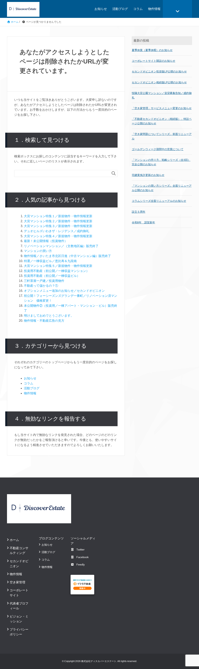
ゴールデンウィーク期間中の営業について (157, 149)
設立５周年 (138, 211)
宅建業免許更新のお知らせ (148, 175)
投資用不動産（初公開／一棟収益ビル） (52, 275)
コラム (138, 8)
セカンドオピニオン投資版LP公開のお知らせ (159, 71)
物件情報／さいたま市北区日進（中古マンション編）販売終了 (67, 256)
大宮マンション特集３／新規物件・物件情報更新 (58, 226)
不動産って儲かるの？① (41, 285)
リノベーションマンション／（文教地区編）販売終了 (61, 246)
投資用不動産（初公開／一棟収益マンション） (56, 271)
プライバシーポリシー (19, 632)
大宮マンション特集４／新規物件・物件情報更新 (58, 236)
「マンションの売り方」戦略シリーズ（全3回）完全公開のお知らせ (161, 162)
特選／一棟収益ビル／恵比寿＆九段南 (50, 261)
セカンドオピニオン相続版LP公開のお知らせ (159, 82)
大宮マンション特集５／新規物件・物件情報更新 (58, 265)
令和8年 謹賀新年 (143, 222)
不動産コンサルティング (19, 550)
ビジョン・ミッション (19, 619)
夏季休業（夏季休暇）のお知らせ (152, 50)
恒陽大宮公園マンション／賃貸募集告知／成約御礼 (162, 95)
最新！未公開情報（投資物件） (45, 241)
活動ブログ (120, 8)
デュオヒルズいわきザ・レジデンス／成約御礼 (56, 231)
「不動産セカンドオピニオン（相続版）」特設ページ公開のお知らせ (162, 121)
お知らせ (100, 8)
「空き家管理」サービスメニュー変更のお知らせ (162, 108)
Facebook (82, 557)
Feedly (80, 564)
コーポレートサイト (19, 593)
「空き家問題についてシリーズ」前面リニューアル (162, 136)
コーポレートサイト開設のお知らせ (153, 60)
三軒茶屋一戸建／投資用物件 (44, 280)
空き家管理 (17, 582)
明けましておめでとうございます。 (49, 315)
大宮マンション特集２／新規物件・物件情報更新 (58, 221)
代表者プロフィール (19, 606)
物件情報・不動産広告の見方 (44, 320)
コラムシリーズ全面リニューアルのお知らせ (159, 200)
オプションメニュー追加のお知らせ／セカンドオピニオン (64, 290)
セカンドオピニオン (19, 563)
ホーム (14, 540)
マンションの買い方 (38, 251)
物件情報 (154, 8)
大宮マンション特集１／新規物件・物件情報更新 (58, 216)
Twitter (80, 549)
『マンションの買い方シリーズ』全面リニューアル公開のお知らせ (162, 188)
